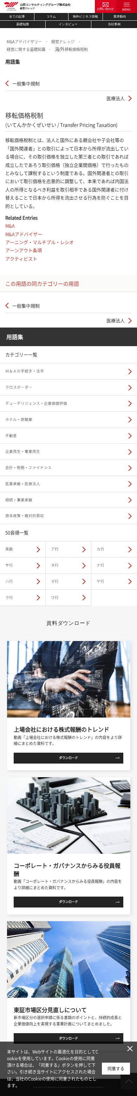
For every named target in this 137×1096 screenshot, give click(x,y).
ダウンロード (68, 757)
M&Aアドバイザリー (24, 42)
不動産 (11, 435)
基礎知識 (22, 24)
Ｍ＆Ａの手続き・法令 (24, 371)
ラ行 (9, 597)
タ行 (55, 565)
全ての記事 (17, 16)
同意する (115, 1068)
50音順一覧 (16, 532)
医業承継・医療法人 (22, 483)
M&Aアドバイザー (23, 234)
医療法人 (115, 98)
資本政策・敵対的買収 (24, 515)
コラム (51, 16)
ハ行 (9, 581)
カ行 (100, 549)
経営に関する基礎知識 (26, 49)
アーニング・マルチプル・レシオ (39, 242)
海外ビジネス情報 (85, 16)
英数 (9, 549)
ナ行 (100, 565)
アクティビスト (21, 258)
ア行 (55, 549)
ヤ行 (100, 581)
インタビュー (68, 24)
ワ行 (55, 597)
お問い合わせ (105, 9)
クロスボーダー (18, 387)
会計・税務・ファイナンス (28, 467)
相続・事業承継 (18, 499)
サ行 (9, 565)
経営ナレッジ (62, 42)
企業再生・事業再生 (22, 451)
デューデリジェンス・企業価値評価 (36, 403)
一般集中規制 (26, 83)
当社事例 (114, 24)
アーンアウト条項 (23, 250)
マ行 (55, 581)
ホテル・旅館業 (18, 419)
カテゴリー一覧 (21, 354)
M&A (10, 225)
